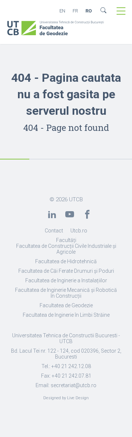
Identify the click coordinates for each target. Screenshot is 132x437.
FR (75, 11)
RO (88, 11)
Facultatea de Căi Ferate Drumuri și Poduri (66, 271)
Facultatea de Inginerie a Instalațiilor (66, 280)
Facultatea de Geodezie (66, 305)
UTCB (76, 199)
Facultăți (66, 240)
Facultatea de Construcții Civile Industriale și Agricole (66, 249)
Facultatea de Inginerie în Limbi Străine (66, 315)
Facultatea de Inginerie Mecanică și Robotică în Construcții (66, 293)
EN (62, 11)
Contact (54, 231)
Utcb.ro (78, 231)
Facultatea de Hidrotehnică (66, 261)
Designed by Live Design (66, 398)
